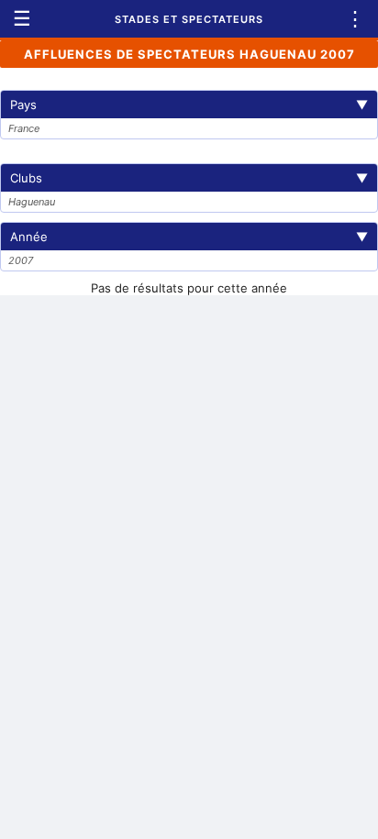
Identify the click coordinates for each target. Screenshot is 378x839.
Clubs (189, 178)
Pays (189, 104)
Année (189, 236)
